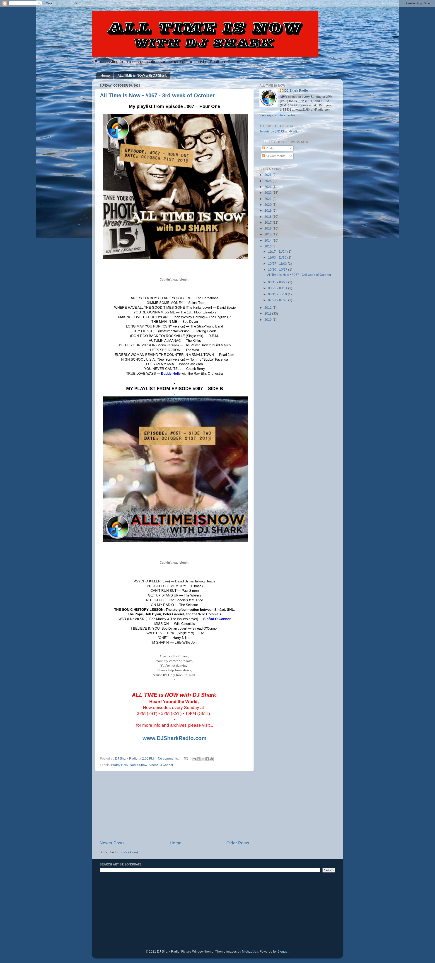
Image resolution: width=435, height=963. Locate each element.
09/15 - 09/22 (278, 282)
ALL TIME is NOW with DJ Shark (142, 75)
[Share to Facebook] (207, 759)
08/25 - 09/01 (278, 288)
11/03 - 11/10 (277, 257)
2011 (268, 313)
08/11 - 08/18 (278, 294)
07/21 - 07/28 (278, 300)
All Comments (275, 156)
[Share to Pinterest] (211, 759)
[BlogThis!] (198, 759)
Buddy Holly (119, 765)
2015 (268, 234)
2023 (268, 186)
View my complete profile (277, 115)
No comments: (169, 758)
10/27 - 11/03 (278, 263)
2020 (268, 204)
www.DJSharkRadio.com (174, 738)
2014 (268, 240)
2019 (268, 210)
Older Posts (237, 843)
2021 (268, 198)
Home (105, 75)
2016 (268, 228)
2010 (268, 319)
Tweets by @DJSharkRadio (279, 131)
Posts (269, 148)
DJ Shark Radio (296, 90)
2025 (268, 181)
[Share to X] (203, 759)
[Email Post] (186, 758)
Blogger (283, 951)
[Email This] (194, 759)
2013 (268, 246)
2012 (268, 307)
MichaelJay (250, 951)
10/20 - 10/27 (278, 269)
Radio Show (138, 765)
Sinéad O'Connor (161, 765)
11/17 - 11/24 (277, 251)
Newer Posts (112, 843)
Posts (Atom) (128, 852)
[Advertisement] (174, 805)
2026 (268, 174)
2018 (268, 216)
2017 (268, 222)
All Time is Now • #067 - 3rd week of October (157, 95)
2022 (268, 192)
